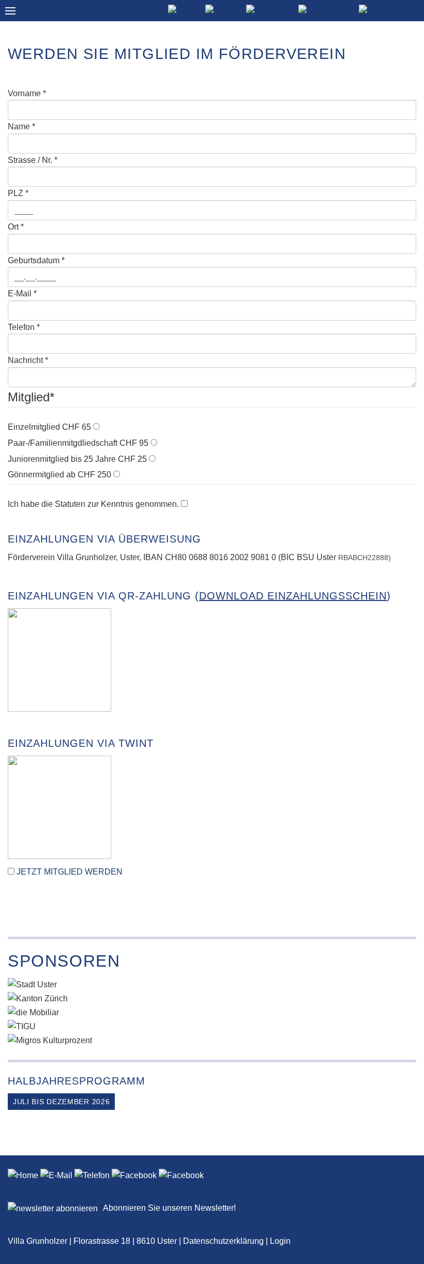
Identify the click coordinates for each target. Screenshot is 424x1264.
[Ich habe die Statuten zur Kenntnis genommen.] (184, 504)
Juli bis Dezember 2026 (61, 1101)
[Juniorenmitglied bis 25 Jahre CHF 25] (152, 459)
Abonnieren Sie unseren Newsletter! (169, 1207)
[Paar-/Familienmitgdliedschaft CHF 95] (153, 443)
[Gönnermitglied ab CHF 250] (116, 474)
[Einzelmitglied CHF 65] (96, 427)
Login (280, 1241)
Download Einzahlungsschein (293, 595)
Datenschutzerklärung (223, 1241)
